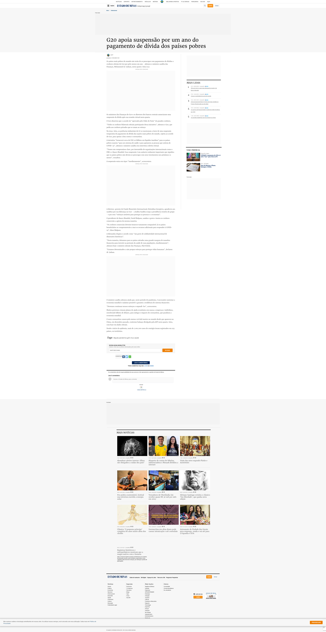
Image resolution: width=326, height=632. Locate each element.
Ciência (147, 599)
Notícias (119, 1)
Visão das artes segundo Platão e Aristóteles (193, 461)
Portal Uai (129, 586)
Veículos (148, 1)
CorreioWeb (167, 586)
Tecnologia (148, 605)
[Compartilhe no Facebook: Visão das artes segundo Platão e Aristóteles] (193, 458)
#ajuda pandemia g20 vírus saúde (126, 338)
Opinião (147, 588)
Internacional (143, 6)
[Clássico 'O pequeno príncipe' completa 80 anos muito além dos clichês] (132, 515)
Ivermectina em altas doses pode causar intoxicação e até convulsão (163, 530)
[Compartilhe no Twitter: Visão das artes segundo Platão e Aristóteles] (195, 458)
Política (110, 588)
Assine (210, 5)
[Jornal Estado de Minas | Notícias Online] (127, 6)
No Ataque (148, 612)
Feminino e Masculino (150, 601)
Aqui (127, 594)
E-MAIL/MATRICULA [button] (141, 389)
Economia (110, 590)
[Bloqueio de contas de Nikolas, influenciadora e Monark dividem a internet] (164, 446)
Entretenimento (137, 1)
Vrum (127, 596)
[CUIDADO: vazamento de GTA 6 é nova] (193, 157)
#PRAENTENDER (149, 592)
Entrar (217, 5)
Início (107, 10)
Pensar (147, 608)
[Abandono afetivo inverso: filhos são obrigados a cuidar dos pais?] (132, 446)
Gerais (109, 586)
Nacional (110, 592)
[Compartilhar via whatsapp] (130, 357)
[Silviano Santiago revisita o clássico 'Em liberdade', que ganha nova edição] (195, 480)
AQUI (208, 1)
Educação (110, 603)
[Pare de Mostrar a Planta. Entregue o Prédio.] (193, 167)
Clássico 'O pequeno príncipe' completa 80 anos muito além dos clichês (131, 531)
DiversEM (110, 596)
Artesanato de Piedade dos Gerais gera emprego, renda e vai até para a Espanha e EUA (194, 531)
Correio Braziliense (169, 588)
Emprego (147, 594)
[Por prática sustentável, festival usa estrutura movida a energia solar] (132, 480)
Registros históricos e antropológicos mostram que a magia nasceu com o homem (130, 552)
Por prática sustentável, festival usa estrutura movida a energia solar (130, 497)
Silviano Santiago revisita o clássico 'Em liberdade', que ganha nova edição (195, 497)
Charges (147, 596)
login (146, 366)
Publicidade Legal (112, 605)
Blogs (127, 592)
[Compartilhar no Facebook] (123, 357)
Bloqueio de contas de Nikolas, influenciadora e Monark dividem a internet (163, 462)
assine (152, 366)
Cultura (110, 601)
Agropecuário (148, 614)
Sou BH (202, 1)
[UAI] (162, 1)
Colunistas (110, 599)
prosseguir (316, 622)
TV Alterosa (185, 1)
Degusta (147, 603)
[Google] (141, 387)
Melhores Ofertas (172, 1)
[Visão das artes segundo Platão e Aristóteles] (195, 446)
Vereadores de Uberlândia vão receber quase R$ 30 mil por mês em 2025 (162, 497)
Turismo (147, 597)
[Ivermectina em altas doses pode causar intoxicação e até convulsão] (164, 515)
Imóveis (155, 1)
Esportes (147, 607)
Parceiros (194, 1)
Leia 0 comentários (141, 363)
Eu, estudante (167, 590)
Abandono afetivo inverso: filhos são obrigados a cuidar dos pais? (131, 461)
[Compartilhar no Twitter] (126, 357)
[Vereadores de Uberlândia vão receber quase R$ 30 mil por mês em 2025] (164, 480)
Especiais (147, 590)
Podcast (147, 610)
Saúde (109, 597)
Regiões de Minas (149, 586)
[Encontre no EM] (205, 5)
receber (167, 350)
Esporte (126, 1)
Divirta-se (147, 618)
